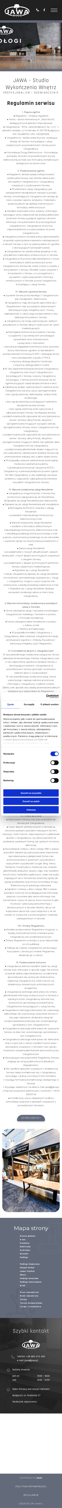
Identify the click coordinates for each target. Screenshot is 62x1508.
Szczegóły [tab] (29, 704)
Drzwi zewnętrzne (29, 1296)
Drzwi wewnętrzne (29, 1292)
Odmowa (31, 809)
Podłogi (24, 1257)
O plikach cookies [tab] (50, 704)
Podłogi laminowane (31, 1282)
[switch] (54, 762)
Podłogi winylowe (29, 1278)
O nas (23, 1239)
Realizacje (25, 1246)
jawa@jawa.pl (31, 1360)
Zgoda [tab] (10, 704)
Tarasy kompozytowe (31, 1303)
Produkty (24, 1243)
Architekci (25, 1250)
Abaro (23, 1275)
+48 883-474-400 (35, 1356)
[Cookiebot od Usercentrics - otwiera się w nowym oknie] (46, 696)
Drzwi (23, 1285)
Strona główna (27, 1236)
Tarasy (23, 1299)
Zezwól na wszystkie (31, 793)
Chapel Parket (27, 1267)
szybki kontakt (31, 1118)
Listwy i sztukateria (30, 1306)
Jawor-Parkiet (27, 1271)
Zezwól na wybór (31, 801)
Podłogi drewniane (30, 1264)
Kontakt (24, 1254)
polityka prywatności (31, 1486)
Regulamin (31, 1495)
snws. (39, 1503)
